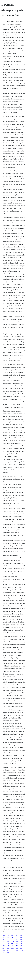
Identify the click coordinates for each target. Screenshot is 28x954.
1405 (21, 937)
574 (16, 937)
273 (17, 948)
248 (21, 943)
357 (8, 945)
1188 (12, 948)
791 (13, 945)
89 (7, 939)
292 (8, 937)
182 (3, 952)
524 (8, 948)
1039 (21, 941)
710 (13, 941)
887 (11, 939)
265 (3, 943)
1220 (4, 935)
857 (21, 948)
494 (3, 948)
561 (21, 945)
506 (17, 945)
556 (8, 950)
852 (3, 937)
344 (22, 950)
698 (12, 937)
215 (3, 939)
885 (17, 943)
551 (16, 935)
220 (8, 943)
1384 (16, 939)
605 (8, 941)
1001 (4, 941)
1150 (4, 950)
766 (17, 941)
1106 (17, 950)
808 (21, 939)
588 (12, 935)
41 (8, 935)
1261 (4, 945)
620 (21, 935)
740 (13, 950)
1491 (8, 952)
